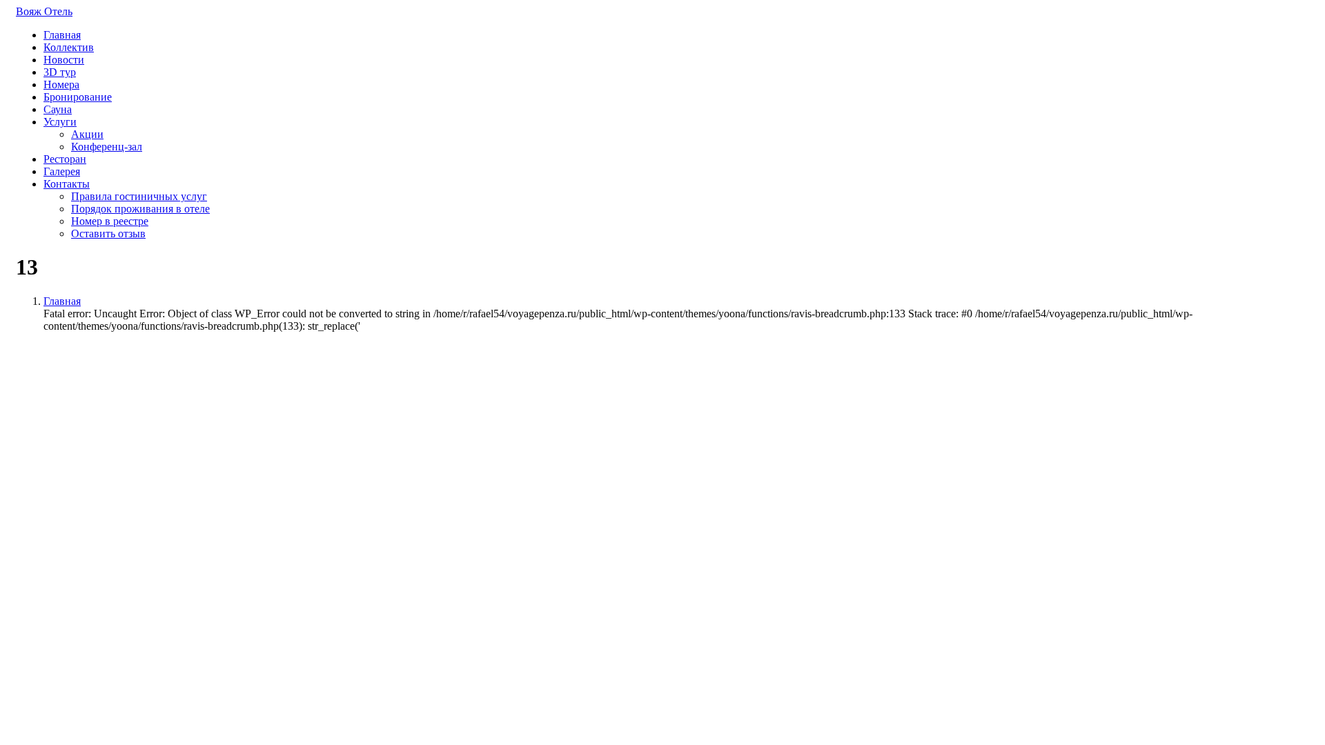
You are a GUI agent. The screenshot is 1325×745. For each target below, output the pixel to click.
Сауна (57, 109)
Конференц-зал (106, 146)
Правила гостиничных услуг (139, 196)
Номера (61, 84)
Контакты (66, 184)
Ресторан (64, 159)
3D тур (59, 72)
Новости (63, 60)
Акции (87, 134)
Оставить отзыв (108, 233)
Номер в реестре (109, 221)
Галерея (61, 171)
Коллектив (68, 47)
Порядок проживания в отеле (140, 209)
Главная (62, 35)
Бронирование (77, 97)
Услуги (60, 122)
